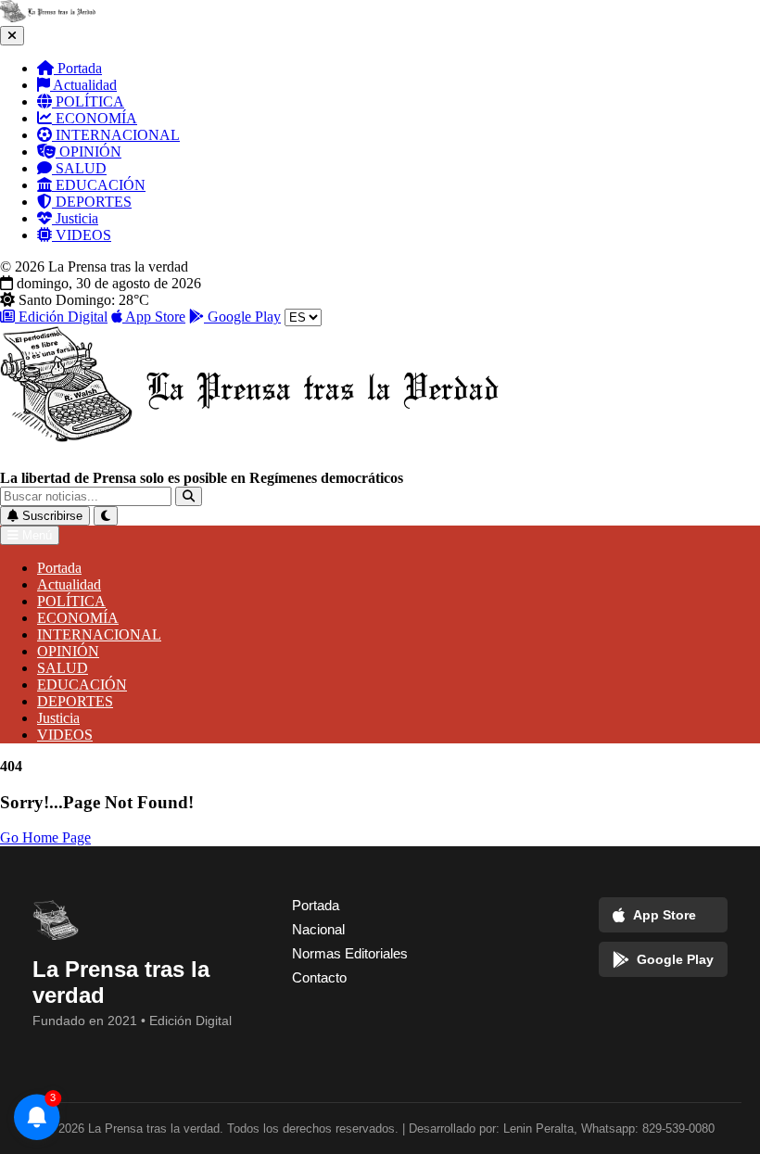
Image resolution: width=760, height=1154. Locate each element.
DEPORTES (92, 201)
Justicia (75, 218)
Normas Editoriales (350, 953)
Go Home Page (45, 837)
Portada (78, 68)
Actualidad (83, 85)
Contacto (319, 977)
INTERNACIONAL (116, 135)
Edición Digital (61, 316)
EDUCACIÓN (99, 185)
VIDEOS (81, 235)
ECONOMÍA (94, 118)
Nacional (318, 929)
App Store (153, 316)
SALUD (79, 168)
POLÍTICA (88, 101)
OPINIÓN (88, 151)
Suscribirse (50, 516)
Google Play (242, 316)
